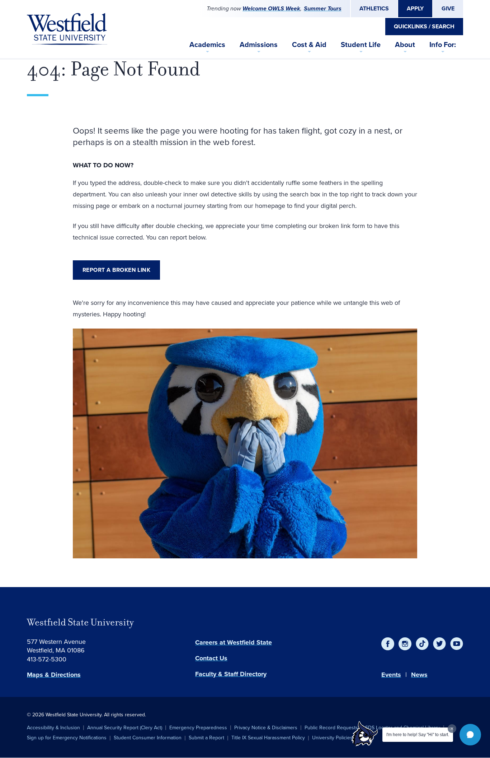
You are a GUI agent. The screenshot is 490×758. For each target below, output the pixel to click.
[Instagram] (405, 643)
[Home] (67, 29)
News (419, 674)
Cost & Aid (309, 44)
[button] (470, 734)
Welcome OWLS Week (271, 8)
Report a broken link (116, 270)
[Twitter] (439, 643)
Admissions (259, 44)
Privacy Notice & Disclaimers (265, 727)
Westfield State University (80, 622)
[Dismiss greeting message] (452, 728)
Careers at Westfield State (233, 642)
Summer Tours (322, 8)
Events (391, 674)
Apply (415, 8)
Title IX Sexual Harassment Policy (268, 737)
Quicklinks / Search (424, 26)
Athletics (374, 8)
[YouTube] (456, 643)
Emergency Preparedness (198, 727)
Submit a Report (206, 737)
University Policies (332, 737)
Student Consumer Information (148, 737)
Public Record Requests (331, 727)
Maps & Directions (54, 674)
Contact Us (211, 658)
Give (448, 8)
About (405, 44)
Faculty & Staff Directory (231, 674)
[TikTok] (422, 643)
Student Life (361, 44)
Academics (207, 44)
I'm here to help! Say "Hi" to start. (417, 734)
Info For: (442, 44)
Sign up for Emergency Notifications (67, 737)
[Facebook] (387, 643)
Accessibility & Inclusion (53, 727)
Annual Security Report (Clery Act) (124, 727)
